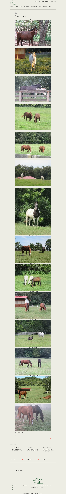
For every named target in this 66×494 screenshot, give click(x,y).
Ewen (40, 6)
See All (54, 444)
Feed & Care (45, 6)
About (13, 481)
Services (13, 483)
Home (13, 479)
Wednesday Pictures (31, 447)
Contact (13, 487)
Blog (13, 489)
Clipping (21, 6)
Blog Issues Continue (47, 447)
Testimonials (14, 485)
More (50, 6)
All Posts (11, 6)
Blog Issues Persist (15, 447)
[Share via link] (22, 435)
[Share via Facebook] (15, 435)
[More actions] (50, 13)
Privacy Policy (34, 493)
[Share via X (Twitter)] (17, 435)
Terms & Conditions (40, 493)
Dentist (16, 6)
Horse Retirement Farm (19, 432)
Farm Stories (26, 6)
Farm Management (34, 6)
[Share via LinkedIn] (20, 435)
